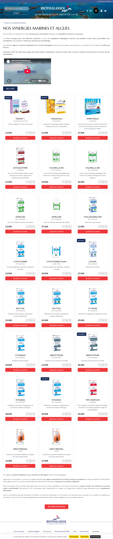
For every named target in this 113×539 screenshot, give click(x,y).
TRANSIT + (20, 119)
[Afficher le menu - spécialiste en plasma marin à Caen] (96, 10)
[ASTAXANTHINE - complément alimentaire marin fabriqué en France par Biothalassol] (20, 155)
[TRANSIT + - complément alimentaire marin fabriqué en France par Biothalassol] (20, 106)
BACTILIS (20, 308)
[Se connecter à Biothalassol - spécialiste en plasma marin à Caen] (101, 11)
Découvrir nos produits (56, 507)
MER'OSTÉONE (56, 355)
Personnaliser (95, 536)
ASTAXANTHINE (20, 168)
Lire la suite (10, 88)
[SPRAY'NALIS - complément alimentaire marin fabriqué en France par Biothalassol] (93, 106)
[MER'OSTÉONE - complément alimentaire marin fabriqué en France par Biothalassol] (56, 343)
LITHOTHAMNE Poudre (56, 261)
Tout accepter (74, 536)
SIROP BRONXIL (20, 449)
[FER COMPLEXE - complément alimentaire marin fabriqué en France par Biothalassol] (93, 387)
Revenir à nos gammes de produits (15, 23)
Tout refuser (84, 536)
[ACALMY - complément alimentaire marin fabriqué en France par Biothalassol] (93, 249)
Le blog (16, 13)
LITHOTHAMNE (20, 261)
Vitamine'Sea (56, 119)
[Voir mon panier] (105, 11)
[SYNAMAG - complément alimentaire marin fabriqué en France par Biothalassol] (20, 387)
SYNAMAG (20, 400)
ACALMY (92, 261)
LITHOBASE (20, 355)
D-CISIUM (92, 308)
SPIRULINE (20, 217)
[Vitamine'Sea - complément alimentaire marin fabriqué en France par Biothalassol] (56, 106)
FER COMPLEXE (93, 400)
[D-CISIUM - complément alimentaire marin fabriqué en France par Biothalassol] (93, 296)
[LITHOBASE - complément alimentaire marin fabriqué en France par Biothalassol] (20, 343)
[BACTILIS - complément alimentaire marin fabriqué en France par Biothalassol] (20, 296)
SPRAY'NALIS (93, 119)
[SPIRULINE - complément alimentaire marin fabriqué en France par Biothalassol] (20, 204)
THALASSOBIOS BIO (93, 217)
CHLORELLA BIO (56, 168)
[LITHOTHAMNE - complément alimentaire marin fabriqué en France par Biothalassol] (20, 249)
